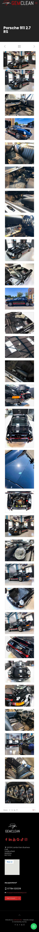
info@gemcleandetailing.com (16, 893)
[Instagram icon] (24, 925)
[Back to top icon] (19, 915)
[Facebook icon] (15, 925)
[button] (34, 926)
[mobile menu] (36, 3)
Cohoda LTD (17, 920)
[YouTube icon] (19, 925)
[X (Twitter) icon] (17, 925)
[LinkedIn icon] (21, 925)
